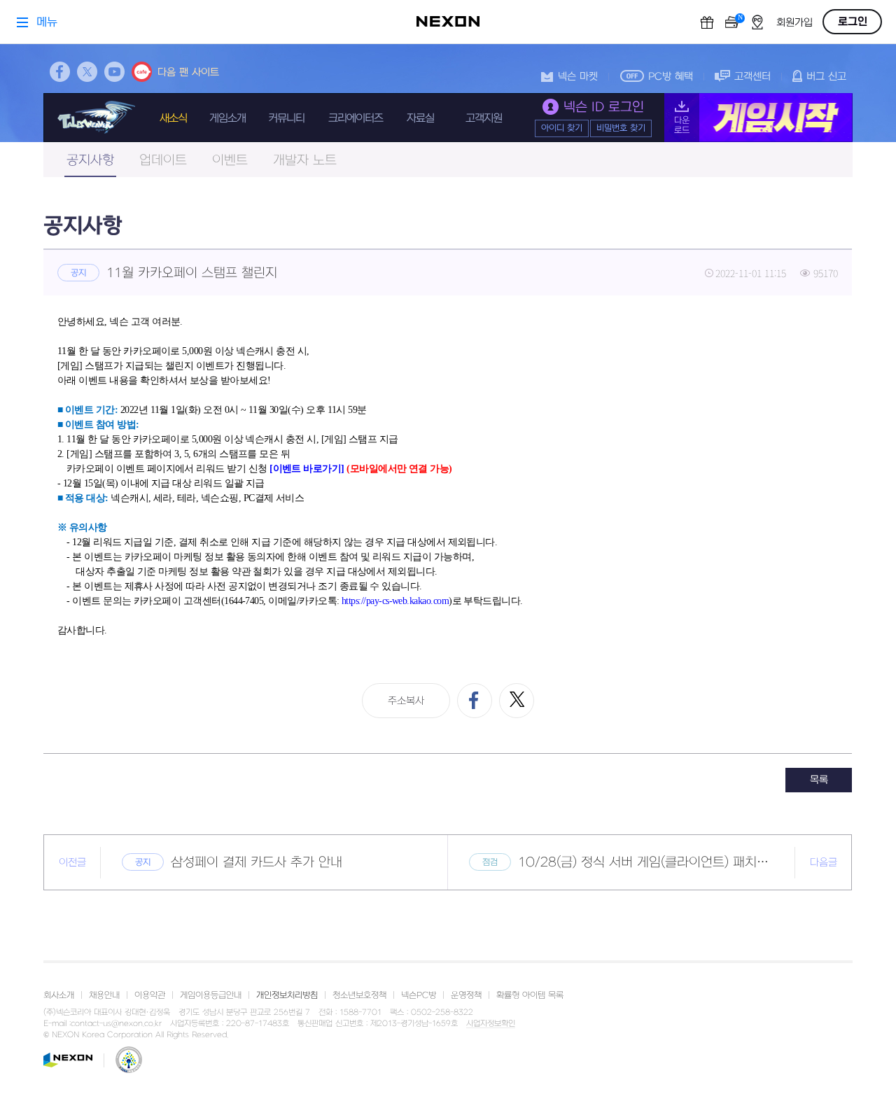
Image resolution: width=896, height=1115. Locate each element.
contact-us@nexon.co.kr (116, 1023)
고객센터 (752, 77)
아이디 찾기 (561, 128)
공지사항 (90, 160)
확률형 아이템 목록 (530, 995)
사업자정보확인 (490, 1024)
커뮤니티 (286, 118)
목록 (819, 780)
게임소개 (227, 118)
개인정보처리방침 (287, 995)
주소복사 (406, 701)
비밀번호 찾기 (620, 128)
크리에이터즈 (355, 118)
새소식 (173, 118)
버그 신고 (826, 77)
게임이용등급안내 (210, 995)
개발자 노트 (305, 160)
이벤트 (230, 160)
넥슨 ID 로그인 (604, 107)
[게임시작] (758, 117)
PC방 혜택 (670, 77)
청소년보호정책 (359, 995)
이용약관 (149, 995)
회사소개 (58, 995)
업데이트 (163, 160)
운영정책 (466, 995)
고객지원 (483, 118)
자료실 (420, 118)
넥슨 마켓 (578, 77)
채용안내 (104, 995)
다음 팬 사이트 (188, 72)
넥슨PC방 (418, 995)
